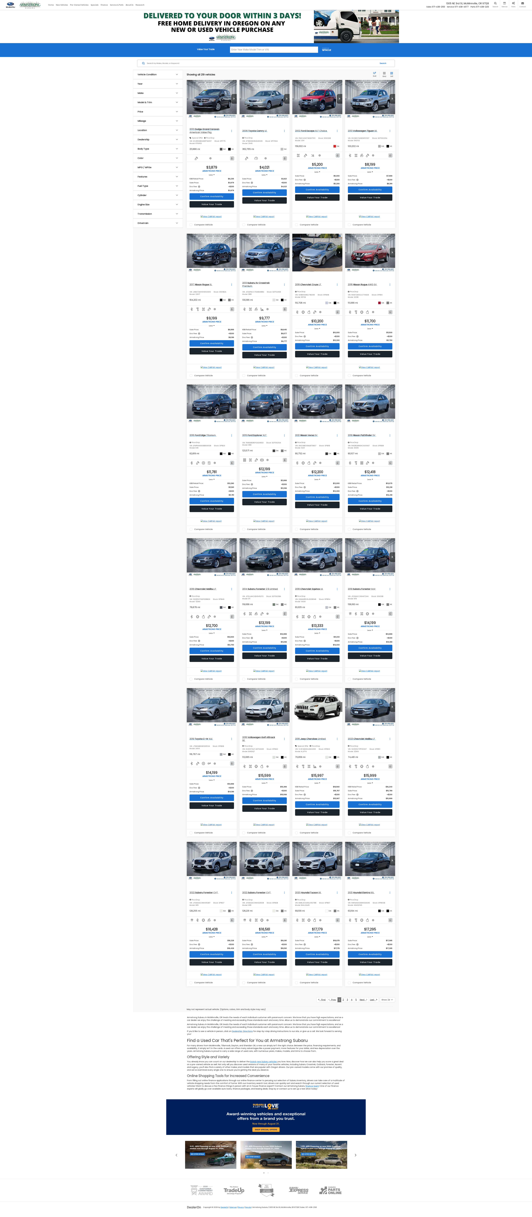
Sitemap (233, 1207)
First (322, 999)
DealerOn (224, 1207)
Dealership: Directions (242, 1031)
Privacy (241, 1207)
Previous (176, 1154)
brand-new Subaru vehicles (263, 1061)
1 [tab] (264, 1173)
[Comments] (232, 158)
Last (373, 999)
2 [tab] (268, 1173)
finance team (312, 1086)
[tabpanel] (210, 1155)
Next (363, 999)
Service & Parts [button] (116, 5)
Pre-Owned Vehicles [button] (79, 5)
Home (51, 5)
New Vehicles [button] (62, 5)
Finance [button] (104, 5)
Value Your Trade (212, 204)
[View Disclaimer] (210, 158)
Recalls (248, 1207)
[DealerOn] (194, 1207)
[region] (212, 184)
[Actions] (231, 130)
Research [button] (140, 5)
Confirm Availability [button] (211, 196)
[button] (234, 99)
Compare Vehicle (203, 224)
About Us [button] (129, 5)
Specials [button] (95, 5)
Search (383, 63)
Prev (332, 999)
